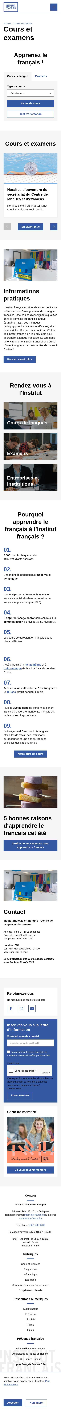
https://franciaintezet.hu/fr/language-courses (30, 415)
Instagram (21, 1008)
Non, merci (36, 1402)
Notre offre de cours (30, 753)
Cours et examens (30, 1264)
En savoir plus (30, 226)
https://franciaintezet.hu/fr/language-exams (30, 446)
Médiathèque (30, 1274)
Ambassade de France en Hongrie (30, 1354)
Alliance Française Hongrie (30, 1348)
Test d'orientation (31, 114)
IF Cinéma (30, 1314)
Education (30, 1280)
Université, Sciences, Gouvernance (30, 1285)
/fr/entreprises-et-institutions (30, 477)
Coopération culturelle (30, 1290)
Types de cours (30, 103)
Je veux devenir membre (30, 1169)
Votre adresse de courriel (23, 1036)
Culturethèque (30, 1309)
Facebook (10, 1008)
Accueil (7, 24)
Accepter (13, 1402)
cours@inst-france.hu (30, 1218)
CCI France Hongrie (30, 1359)
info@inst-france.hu (34, 1215)
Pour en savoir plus (19, 359)
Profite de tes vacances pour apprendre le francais (30, 845)
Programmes (30, 1269)
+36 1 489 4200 (37, 1225)
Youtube (32, 1008)
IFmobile (30, 1319)
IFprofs (30, 1324)
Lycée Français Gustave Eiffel (30, 1364)
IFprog (30, 1330)
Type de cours (16, 86)
